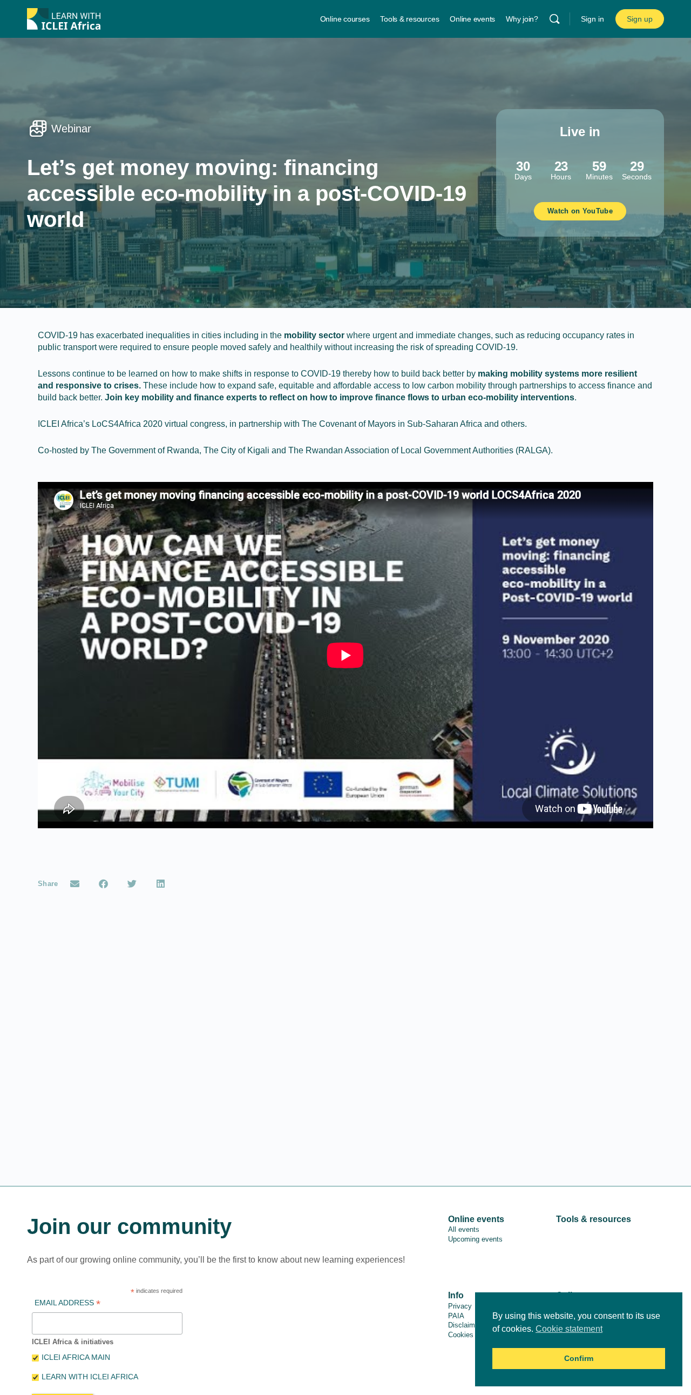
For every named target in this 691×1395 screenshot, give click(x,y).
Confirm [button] (578, 1358)
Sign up (640, 19)
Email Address (67, 1304)
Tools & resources (593, 1219)
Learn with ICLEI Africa (90, 1376)
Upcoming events (475, 1239)
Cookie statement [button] (569, 1328)
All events (463, 1229)
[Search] (554, 18)
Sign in (592, 19)
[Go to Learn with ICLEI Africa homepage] (63, 17)
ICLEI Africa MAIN (76, 1357)
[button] (75, 883)
